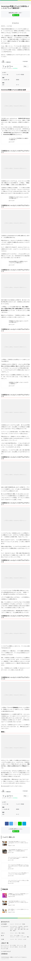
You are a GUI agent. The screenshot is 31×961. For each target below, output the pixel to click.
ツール (21, 935)
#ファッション (20, 945)
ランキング (20, 939)
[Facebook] (7, 823)
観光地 (23, 933)
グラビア (12, 927)
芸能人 (14, 930)
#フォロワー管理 (22, 947)
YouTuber (20, 926)
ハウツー (17, 936)
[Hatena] (24, 823)
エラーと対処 (16, 935)
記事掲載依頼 (4, 953)
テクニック (12, 936)
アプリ (11, 935)
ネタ (16, 939)
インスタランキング (6, 951)
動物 (21, 929)
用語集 (23, 924)
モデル (11, 929)
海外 (11, 930)
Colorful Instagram (15, 2)
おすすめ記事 (4, 924)
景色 (19, 933)
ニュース (12, 939)
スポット (3, 933)
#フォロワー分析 (4, 948)
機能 (28, 936)
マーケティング (18, 924)
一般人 (15, 929)
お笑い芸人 (26, 926)
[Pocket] (15, 823)
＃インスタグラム (13, 926)
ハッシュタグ (23, 936)
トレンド (12, 924)
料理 (24, 929)
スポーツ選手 (17, 927)
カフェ (16, 933)
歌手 (27, 929)
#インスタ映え (13, 945)
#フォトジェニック (5, 945)
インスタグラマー (4, 926)
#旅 (25, 945)
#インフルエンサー (5, 947)
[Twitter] (11, 823)
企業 (19, 929)
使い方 (2, 935)
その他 (2, 939)
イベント (12, 933)
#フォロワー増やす (14, 947)
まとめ (24, 939)
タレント (23, 927)
